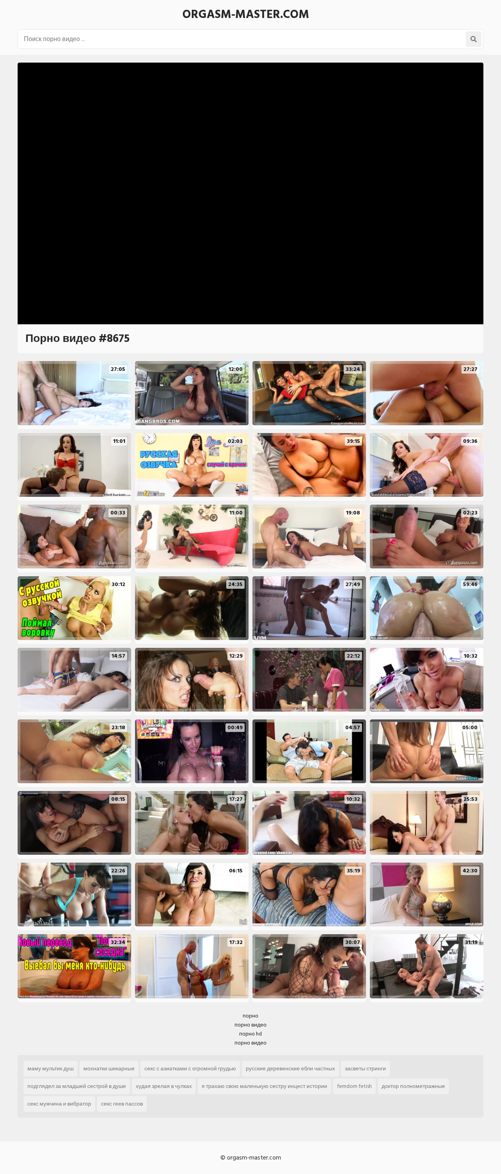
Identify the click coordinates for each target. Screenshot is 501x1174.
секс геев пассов (122, 1103)
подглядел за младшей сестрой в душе (76, 1086)
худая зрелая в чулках (164, 1086)
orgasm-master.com (245, 14)
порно (250, 1015)
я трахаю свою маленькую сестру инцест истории (264, 1086)
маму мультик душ (50, 1068)
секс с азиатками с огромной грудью (190, 1068)
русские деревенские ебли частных (290, 1068)
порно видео (250, 1024)
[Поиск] (473, 39)
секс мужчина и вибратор (59, 1103)
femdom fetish (354, 1086)
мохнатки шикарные (109, 1068)
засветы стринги (365, 1068)
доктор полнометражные (413, 1086)
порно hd (250, 1033)
